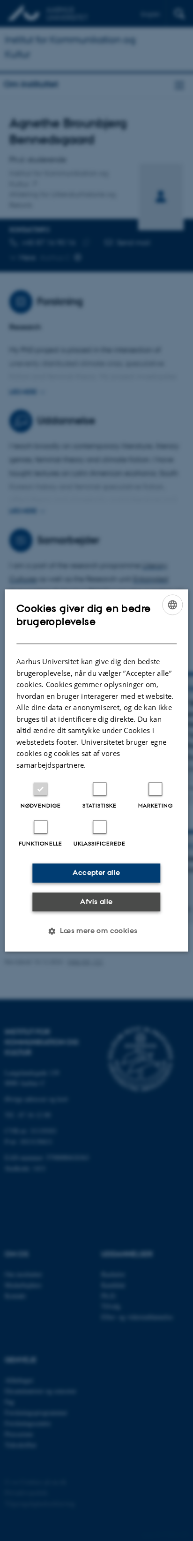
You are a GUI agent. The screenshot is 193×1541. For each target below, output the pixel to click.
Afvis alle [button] (96, 901)
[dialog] (96, 770)
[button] (96, 931)
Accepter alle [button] (96, 872)
